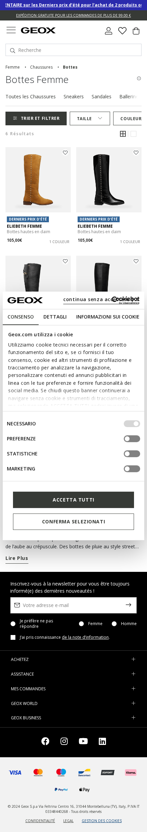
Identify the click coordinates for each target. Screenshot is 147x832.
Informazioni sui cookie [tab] (107, 316)
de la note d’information (85, 637)
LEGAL (68, 820)
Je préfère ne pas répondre (36, 623)
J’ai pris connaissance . (65, 637)
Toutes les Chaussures (30, 96)
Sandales (101, 96)
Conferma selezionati (73, 521)
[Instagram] (64, 742)
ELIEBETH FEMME (24, 226)
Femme (95, 623)
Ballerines (130, 96)
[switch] (132, 438)
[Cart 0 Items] (136, 33)
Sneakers (74, 96)
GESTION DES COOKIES (102, 820)
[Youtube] (83, 742)
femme (12, 67)
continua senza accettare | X (101, 299)
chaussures (41, 67)
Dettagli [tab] (55, 316)
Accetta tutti (73, 499)
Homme (129, 623)
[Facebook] (45, 742)
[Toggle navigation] (10, 31)
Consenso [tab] (21, 316)
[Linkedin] (102, 742)
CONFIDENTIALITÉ (40, 820)
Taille (84, 119)
